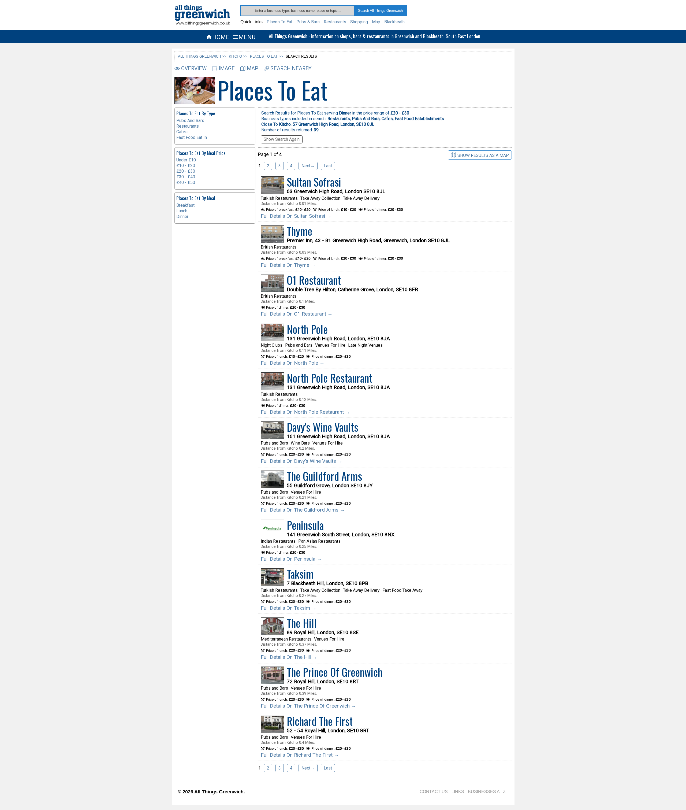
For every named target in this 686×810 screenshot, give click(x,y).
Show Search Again (282, 139)
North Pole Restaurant (329, 378)
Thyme (299, 231)
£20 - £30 (185, 171)
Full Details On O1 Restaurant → (297, 313)
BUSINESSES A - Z (487, 791)
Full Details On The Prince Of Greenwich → (308, 705)
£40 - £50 (185, 182)
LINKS (458, 791)
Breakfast (185, 205)
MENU (243, 37)
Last (328, 165)
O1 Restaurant (314, 280)
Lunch (181, 210)
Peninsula (305, 525)
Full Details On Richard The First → (300, 754)
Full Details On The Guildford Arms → (303, 509)
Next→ (308, 165)
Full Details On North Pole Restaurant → (305, 412)
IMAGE (227, 68)
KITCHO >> (238, 56)
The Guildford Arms (324, 476)
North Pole (307, 329)
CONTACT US (434, 791)
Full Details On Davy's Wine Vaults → (301, 461)
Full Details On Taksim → (288, 608)
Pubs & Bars (308, 21)
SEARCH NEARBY (291, 68)
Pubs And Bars (190, 120)
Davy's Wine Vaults (322, 427)
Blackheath (394, 21)
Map (376, 21)
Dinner (182, 216)
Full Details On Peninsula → (291, 558)
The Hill (302, 623)
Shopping (359, 21)
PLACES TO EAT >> (266, 56)
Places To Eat (279, 21)
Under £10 (186, 159)
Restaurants (335, 21)
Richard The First (320, 721)
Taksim (300, 574)
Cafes (182, 131)
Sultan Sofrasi (314, 182)
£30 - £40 (185, 176)
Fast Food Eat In (191, 137)
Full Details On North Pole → (293, 362)
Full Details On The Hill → (289, 657)
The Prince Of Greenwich (334, 672)
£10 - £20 (185, 165)
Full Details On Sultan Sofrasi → (296, 216)
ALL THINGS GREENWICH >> (202, 56)
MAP (252, 68)
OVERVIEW (194, 68)
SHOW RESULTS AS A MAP (483, 155)
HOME (217, 37)
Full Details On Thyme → (288, 265)
